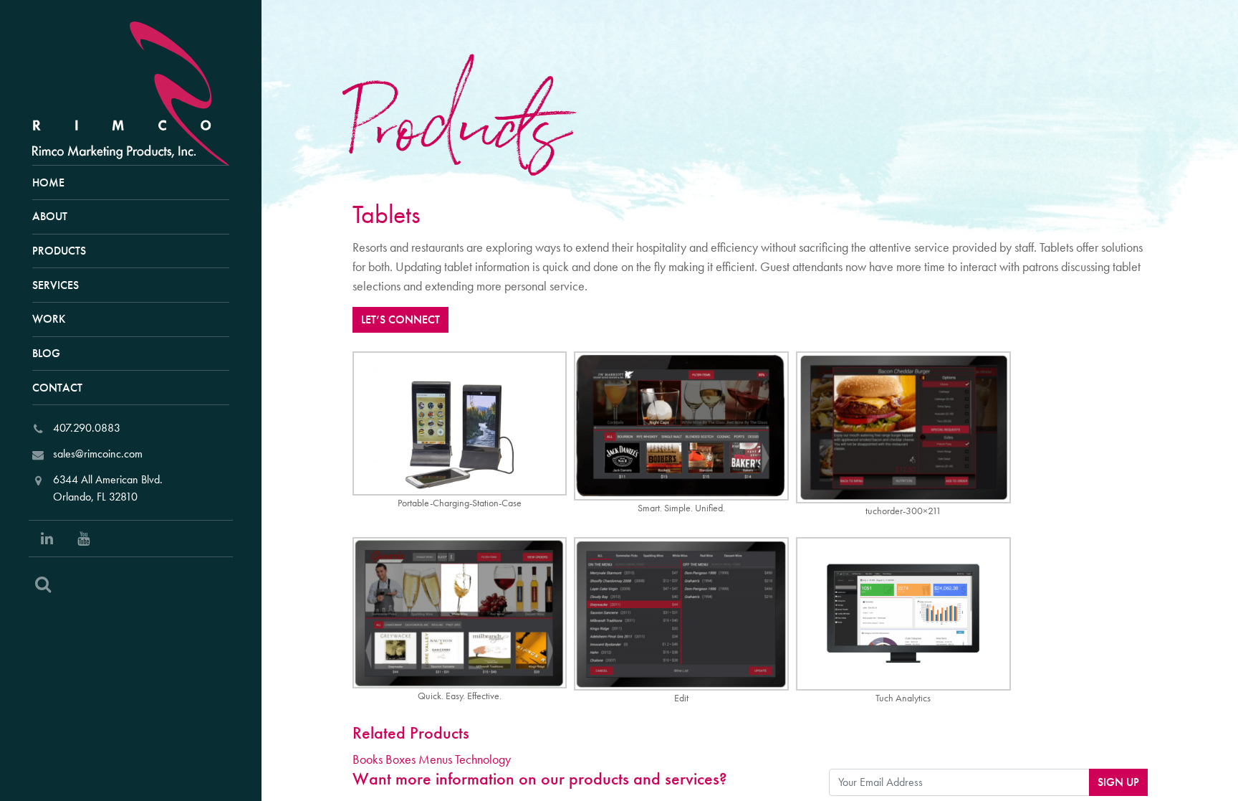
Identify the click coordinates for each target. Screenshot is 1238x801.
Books (367, 759)
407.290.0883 (86, 427)
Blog (46, 353)
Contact (57, 387)
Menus (435, 759)
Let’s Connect (400, 319)
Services (55, 285)
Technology (483, 759)
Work (48, 318)
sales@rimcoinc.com (98, 453)
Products (59, 250)
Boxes (400, 759)
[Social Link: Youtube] (83, 538)
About (49, 216)
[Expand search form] (43, 584)
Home (48, 182)
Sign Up (1118, 782)
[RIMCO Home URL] (136, 91)
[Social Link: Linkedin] (47, 538)
